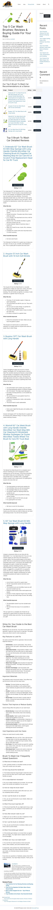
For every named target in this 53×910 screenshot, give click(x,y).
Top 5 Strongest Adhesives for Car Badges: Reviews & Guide (17, 901)
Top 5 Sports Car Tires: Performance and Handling (45, 54)
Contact (38, 4)
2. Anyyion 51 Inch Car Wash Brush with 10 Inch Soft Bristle (16, 255)
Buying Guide (31, 4)
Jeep (24, 4)
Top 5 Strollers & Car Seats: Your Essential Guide (19, 893)
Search (41, 13)
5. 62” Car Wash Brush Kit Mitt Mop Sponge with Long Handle (17, 522)
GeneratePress (35, 908)
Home (19, 4)
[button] (48, 4)
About (44, 4)
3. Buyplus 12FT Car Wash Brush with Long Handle (17, 337)
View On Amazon (17, 185)
